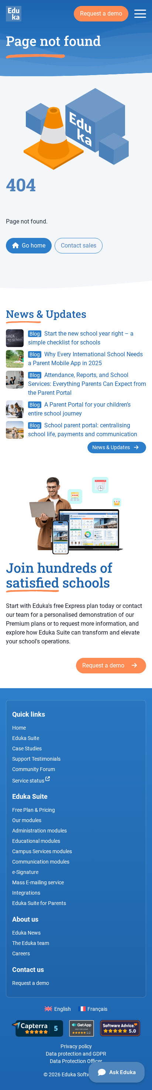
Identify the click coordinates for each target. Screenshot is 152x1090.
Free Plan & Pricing (33, 810)
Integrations (26, 893)
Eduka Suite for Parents (39, 903)
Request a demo (101, 13)
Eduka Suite (25, 738)
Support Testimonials (36, 759)
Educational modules (36, 841)
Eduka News (26, 933)
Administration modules (39, 831)
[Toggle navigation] (140, 13)
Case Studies (27, 748)
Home (19, 728)
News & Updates (111, 447)
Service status (28, 780)
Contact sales (78, 245)
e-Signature (25, 872)
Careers (21, 953)
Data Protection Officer (76, 1061)
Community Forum (33, 769)
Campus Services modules (42, 851)
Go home (32, 245)
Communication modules (40, 862)
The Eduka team (30, 943)
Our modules (26, 820)
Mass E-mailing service (38, 882)
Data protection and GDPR (76, 1054)
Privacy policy (76, 1046)
